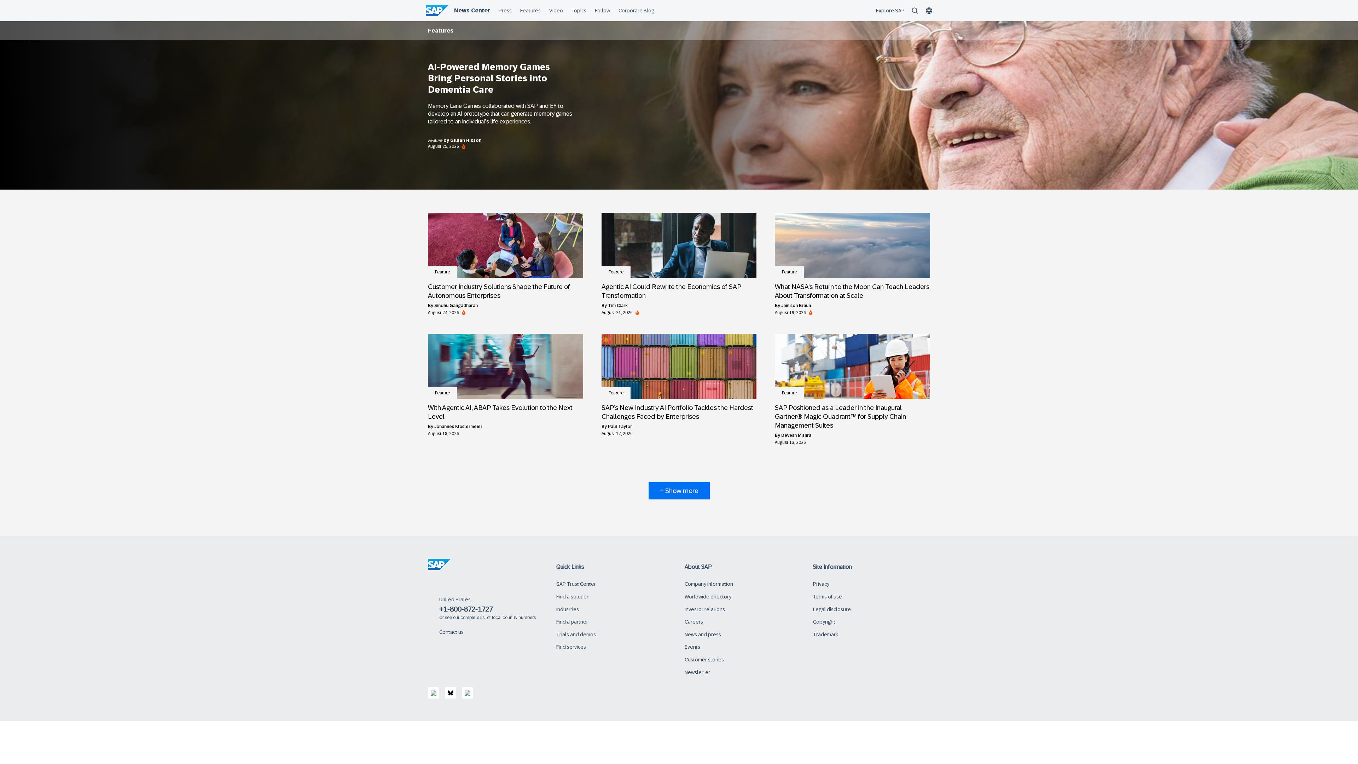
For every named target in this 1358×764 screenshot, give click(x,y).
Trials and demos (576, 634)
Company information (709, 584)
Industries (567, 609)
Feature (435, 140)
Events (692, 647)
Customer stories (704, 659)
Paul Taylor (620, 426)
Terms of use (827, 597)
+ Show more (679, 490)
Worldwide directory (708, 597)
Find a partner (572, 622)
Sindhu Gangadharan (456, 305)
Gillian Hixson (466, 140)
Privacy (821, 584)
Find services (571, 647)
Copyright (824, 622)
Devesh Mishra (796, 435)
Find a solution (573, 597)
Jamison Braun (796, 305)
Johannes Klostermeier (458, 426)
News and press (703, 634)
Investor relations (705, 609)
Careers (694, 622)
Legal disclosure (832, 609)
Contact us (451, 632)
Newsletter (697, 672)
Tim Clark (618, 305)
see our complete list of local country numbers (490, 617)
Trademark (825, 634)
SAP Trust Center (576, 584)
